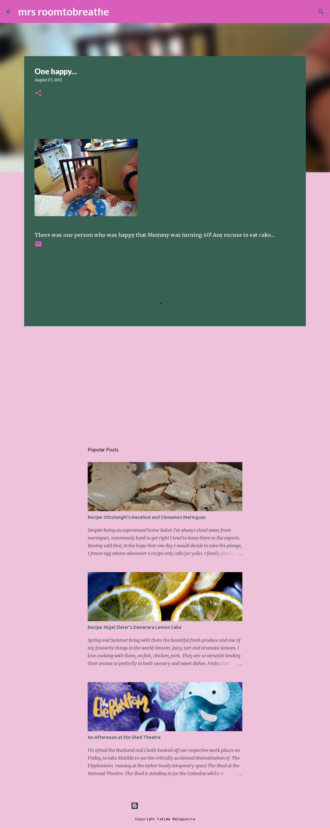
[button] (38, 93)
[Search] (118, 11)
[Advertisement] (165, 381)
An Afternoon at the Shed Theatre (124, 737)
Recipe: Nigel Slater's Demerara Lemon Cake (134, 627)
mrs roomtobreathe (63, 11)
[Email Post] (38, 246)
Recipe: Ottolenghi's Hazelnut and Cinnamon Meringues (147, 517)
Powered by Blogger (169, 805)
